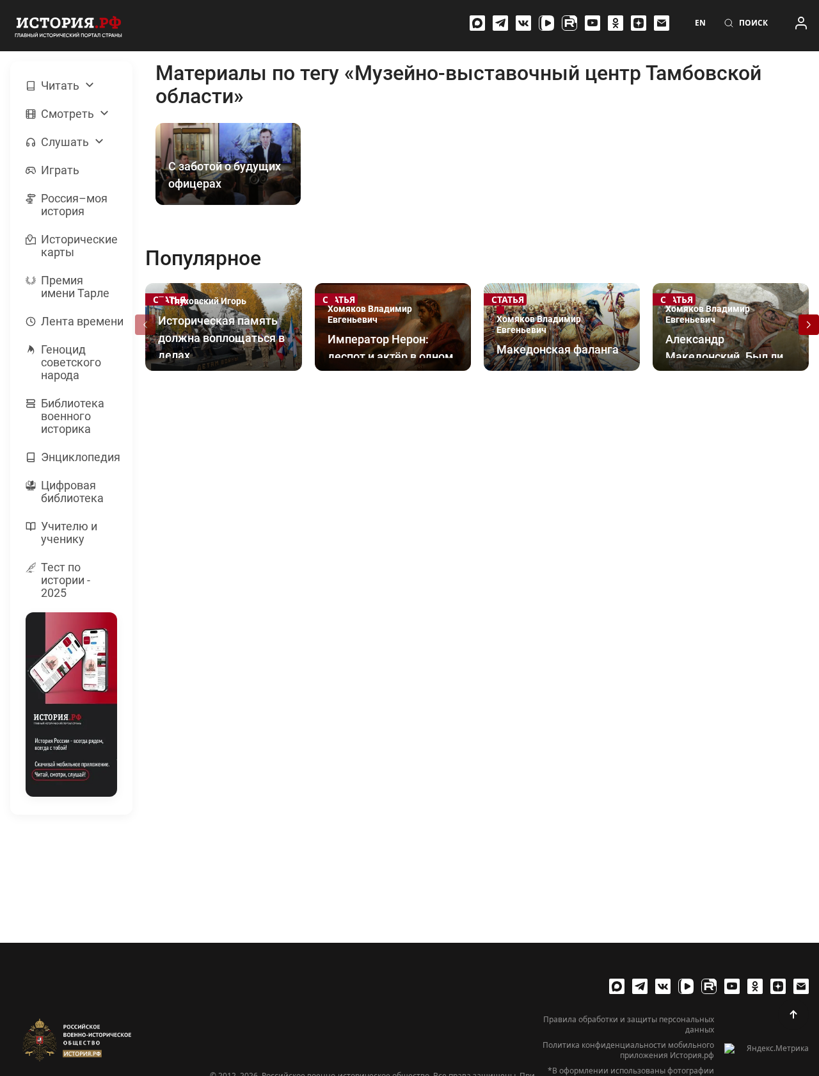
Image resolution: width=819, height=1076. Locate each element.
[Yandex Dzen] (638, 23)
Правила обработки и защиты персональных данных (628, 1025)
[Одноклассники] (615, 23)
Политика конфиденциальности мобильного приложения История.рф (628, 1050)
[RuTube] (569, 23)
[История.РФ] (68, 25)
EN (700, 23)
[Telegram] (500, 23)
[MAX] (477, 23)
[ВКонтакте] (523, 23)
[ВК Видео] (546, 23)
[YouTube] (592, 23)
